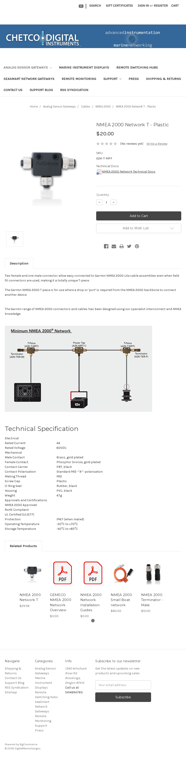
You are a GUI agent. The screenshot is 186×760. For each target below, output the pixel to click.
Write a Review (157, 144)
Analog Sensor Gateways (26, 67)
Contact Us (13, 90)
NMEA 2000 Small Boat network (121, 600)
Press (134, 79)
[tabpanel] (32, 582)
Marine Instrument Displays (84, 67)
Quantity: (103, 194)
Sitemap (11, 692)
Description (19, 263)
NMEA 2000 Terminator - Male (152, 600)
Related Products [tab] (23, 546)
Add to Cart (32, 572)
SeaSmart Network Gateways (29, 79)
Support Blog (41, 90)
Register (161, 5)
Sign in (143, 5)
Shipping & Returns (163, 79)
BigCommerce (28, 744)
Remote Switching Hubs (137, 67)
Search (95, 5)
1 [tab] (93, 620)
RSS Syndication (74, 90)
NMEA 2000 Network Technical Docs (128, 172)
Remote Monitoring (79, 79)
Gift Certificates (119, 5)
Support (110, 79)
